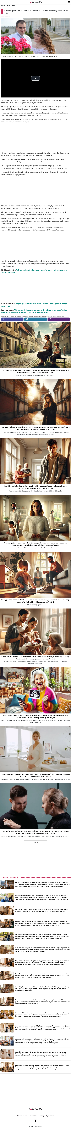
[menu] (68, 2)
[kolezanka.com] (35, 2)
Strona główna (22, 1116)
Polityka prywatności (47, 1116)
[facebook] (12, 319)
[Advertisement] (35, 862)
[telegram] (35, 319)
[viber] (59, 319)
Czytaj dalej (35, 842)
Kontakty (33, 1116)
